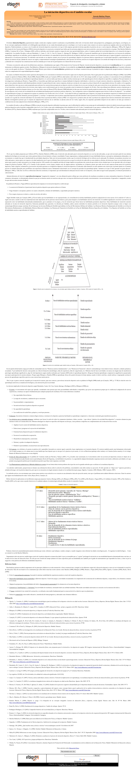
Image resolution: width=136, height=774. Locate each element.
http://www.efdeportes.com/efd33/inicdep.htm (88, 667)
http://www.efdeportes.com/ (88, 36)
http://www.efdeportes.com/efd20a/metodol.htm (30, 603)
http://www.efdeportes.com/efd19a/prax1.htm (26, 662)
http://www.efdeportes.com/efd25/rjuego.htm (109, 732)
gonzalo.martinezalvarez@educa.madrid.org (101, 17)
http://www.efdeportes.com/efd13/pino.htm (77, 690)
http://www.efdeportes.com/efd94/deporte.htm (22, 702)
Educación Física (74, 748)
